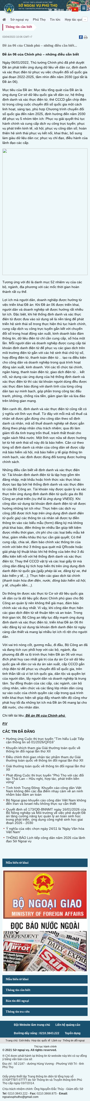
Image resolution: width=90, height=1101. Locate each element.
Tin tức (55, 19)
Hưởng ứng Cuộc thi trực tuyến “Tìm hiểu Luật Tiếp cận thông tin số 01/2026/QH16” (45, 740)
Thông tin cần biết (18, 990)
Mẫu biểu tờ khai (17, 862)
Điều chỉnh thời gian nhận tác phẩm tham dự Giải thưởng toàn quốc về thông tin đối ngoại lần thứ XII (44, 758)
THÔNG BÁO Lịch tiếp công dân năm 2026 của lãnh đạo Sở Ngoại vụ (45, 839)
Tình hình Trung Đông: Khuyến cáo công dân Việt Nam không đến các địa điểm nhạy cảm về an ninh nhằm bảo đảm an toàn (44, 791)
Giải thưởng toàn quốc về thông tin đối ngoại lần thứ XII (45, 767)
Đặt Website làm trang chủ (32, 1025)
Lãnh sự (56, 1040)
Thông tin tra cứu (18, 1011)
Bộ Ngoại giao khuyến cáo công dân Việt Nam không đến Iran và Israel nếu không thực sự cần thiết (46, 802)
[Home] (4, 19)
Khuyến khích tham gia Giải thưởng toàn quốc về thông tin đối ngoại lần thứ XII (43, 749)
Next (85, 19)
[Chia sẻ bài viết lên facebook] (81, 38)
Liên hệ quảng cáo (67, 1025)
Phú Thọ (39, 19)
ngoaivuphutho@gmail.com (20, 1097)
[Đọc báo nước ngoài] (45, 970)
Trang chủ (12, 1040)
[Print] (86, 38)
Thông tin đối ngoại (73, 1040)
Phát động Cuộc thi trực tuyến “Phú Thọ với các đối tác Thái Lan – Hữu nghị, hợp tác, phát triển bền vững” (45, 779)
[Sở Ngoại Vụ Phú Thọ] (9, 14)
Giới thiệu (24, 1040)
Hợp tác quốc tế (76, 19)
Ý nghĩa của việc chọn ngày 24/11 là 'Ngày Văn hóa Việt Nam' (45, 830)
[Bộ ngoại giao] (45, 917)
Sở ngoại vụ (19, 19)
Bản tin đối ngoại (17, 1001)
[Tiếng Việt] (75, 8)
